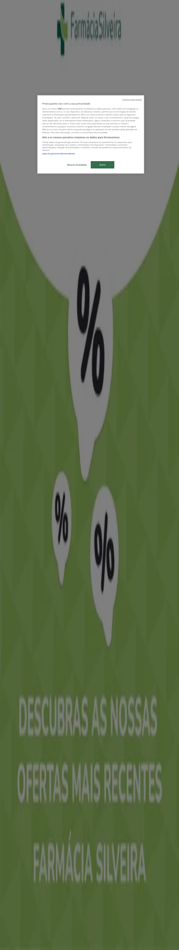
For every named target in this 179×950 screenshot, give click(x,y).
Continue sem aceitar (132, 99)
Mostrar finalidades (77, 164)
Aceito (102, 164)
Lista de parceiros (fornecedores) (58, 153)
